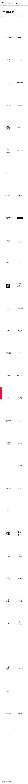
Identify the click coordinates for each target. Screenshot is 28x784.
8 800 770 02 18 (7, 782)
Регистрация (20, 3)
